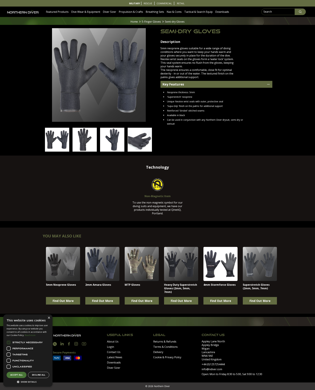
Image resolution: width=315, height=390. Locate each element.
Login (110, 347)
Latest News (114, 357)
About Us (112, 341)
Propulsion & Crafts (131, 12)
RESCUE (148, 3)
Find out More (63, 301)
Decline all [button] (38, 374)
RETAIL (181, 3)
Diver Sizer (109, 12)
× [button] (49, 318)
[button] (28, 381)
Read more (30, 335)
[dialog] (27, 350)
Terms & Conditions (165, 347)
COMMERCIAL (164, 3)
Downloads (222, 12)
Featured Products (57, 12)
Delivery (158, 352)
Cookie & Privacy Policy (167, 357)
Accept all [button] (16, 374)
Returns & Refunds (164, 341)
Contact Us (113, 352)
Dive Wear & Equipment (85, 12)
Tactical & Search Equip (198, 12)
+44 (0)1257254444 (213, 364)
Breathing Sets (155, 12)
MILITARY (134, 3)
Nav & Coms (174, 12)
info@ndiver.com (212, 369)
